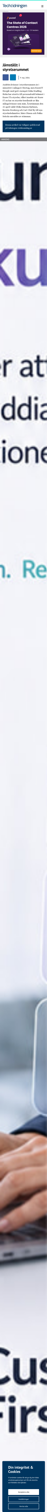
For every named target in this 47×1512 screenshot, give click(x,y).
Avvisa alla (23, 1506)
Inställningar (24, 1499)
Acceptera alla (23, 1492)
